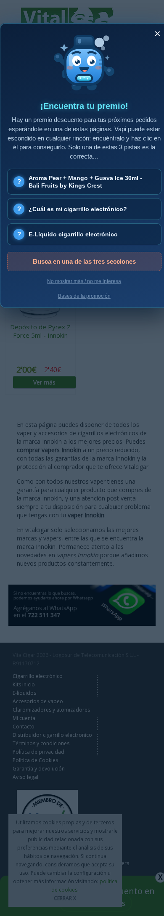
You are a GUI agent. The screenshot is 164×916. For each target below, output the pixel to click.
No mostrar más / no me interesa (84, 281)
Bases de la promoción (84, 296)
